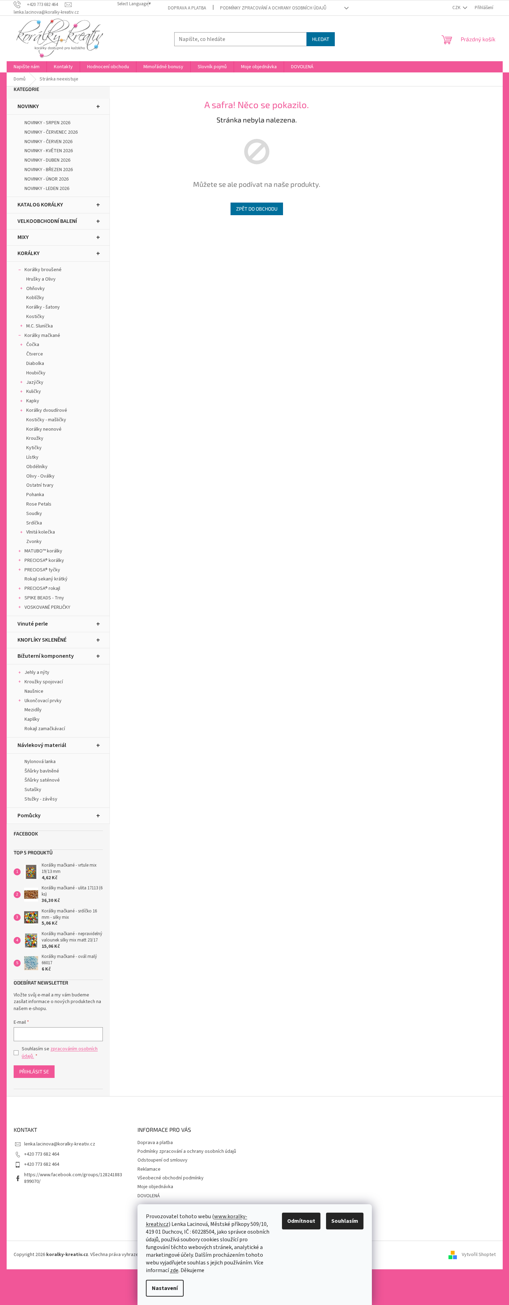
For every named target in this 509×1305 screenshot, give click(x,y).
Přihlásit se (34, 1071)
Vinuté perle (32, 624)
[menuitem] (27, 66)
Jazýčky (34, 382)
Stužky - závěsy (40, 799)
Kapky (32, 400)
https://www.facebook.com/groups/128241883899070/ (73, 1178)
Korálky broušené (43, 269)
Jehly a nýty (36, 672)
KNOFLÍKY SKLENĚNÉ (41, 640)
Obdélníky (37, 466)
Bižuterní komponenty (45, 656)
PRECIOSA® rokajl (42, 588)
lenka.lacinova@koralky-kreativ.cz (59, 1144)
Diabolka (35, 363)
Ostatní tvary (40, 485)
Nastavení (165, 1288)
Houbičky (35, 372)
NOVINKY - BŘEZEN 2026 (48, 169)
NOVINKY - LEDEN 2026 (46, 188)
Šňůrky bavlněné (41, 771)
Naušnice (33, 691)
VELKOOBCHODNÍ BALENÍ (47, 221)
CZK (456, 8)
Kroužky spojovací (43, 681)
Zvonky (34, 541)
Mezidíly (33, 709)
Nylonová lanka (40, 761)
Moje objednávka (155, 1186)
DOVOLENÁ (148, 1195)
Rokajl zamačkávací (44, 728)
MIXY (23, 237)
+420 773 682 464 (41, 1154)
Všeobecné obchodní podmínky (170, 1177)
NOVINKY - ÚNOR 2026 (46, 179)
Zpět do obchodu (256, 209)
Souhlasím (344, 1221)
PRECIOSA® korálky (44, 560)
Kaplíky (32, 719)
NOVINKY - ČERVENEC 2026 (51, 132)
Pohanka (35, 494)
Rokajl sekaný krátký (46, 579)
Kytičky (34, 447)
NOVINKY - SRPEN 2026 (47, 122)
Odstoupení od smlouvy (162, 1160)
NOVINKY (28, 106)
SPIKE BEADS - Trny (44, 597)
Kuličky (33, 391)
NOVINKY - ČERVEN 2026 (48, 141)
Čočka (32, 344)
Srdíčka (34, 523)
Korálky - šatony (43, 307)
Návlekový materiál (41, 745)
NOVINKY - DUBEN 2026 (47, 160)
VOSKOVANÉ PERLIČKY (47, 607)
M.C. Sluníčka (39, 326)
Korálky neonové (44, 429)
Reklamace (149, 1169)
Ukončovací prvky (43, 700)
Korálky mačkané (42, 335)
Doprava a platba (187, 8)
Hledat (320, 39)
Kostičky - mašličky (46, 419)
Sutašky (32, 789)
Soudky (34, 513)
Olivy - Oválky (40, 476)
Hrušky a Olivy (41, 279)
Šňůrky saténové (42, 780)
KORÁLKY (28, 253)
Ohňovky (35, 288)
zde (174, 1270)
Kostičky (35, 316)
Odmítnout (301, 1221)
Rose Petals (38, 504)
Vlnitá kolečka (40, 532)
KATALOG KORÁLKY (40, 205)
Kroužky (34, 438)
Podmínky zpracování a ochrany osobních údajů (273, 8)
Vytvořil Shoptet (479, 1254)
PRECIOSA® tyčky (42, 569)
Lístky (32, 457)
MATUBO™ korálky (43, 551)
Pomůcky (29, 815)
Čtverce (34, 354)
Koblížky (35, 297)
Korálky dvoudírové (46, 410)
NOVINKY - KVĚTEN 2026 (48, 150)
